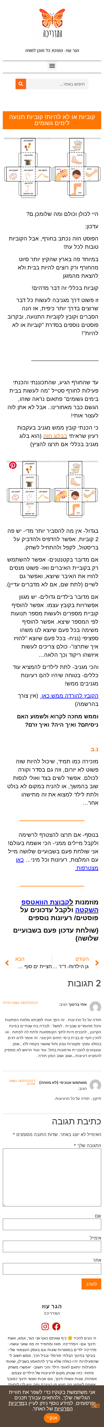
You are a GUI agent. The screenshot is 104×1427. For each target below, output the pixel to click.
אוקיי (52, 1418)
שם (98, 1216)
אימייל (95, 1238)
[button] (52, 65)
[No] (95, 1406)
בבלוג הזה (55, 436)
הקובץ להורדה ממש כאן (69, 696)
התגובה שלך (87, 1145)
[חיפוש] (21, 84)
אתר (97, 1260)
